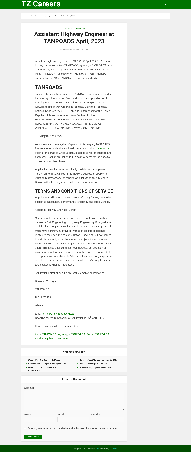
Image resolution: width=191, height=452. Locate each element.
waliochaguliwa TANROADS (52, 338)
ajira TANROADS (46, 334)
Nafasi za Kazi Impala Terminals (93, 364)
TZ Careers (40, 4)
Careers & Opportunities (74, 29)
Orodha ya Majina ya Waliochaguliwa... (96, 368)
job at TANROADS (98, 334)
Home (26, 16)
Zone (97, 449)
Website (95, 414)
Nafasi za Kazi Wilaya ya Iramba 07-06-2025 (98, 360)
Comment (29, 387)
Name (28, 414)
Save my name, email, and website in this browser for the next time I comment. (73, 428)
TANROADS (102, 148)
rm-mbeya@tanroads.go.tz (58, 313)
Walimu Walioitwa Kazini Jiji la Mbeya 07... (46, 360)
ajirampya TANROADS (72, 334)
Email (61, 414)
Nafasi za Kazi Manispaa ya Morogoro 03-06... (48, 364)
